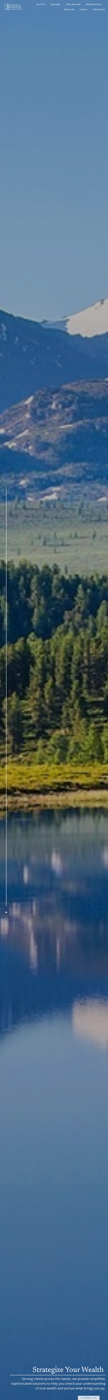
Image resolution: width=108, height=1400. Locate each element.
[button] (40, 4)
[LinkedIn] (6, 912)
